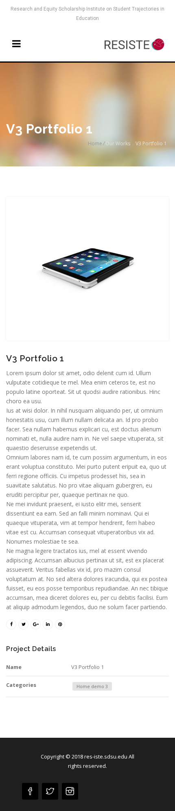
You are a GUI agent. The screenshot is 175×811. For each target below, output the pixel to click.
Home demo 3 (92, 686)
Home (95, 143)
